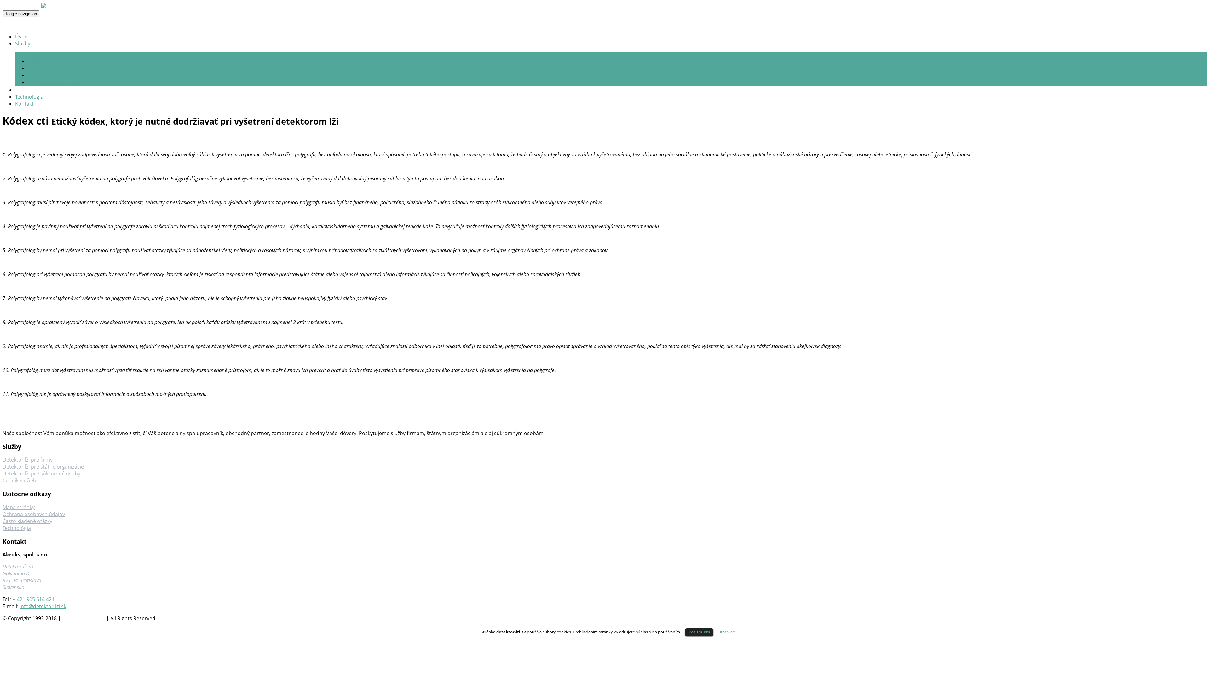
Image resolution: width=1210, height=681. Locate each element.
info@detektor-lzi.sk (43, 606)
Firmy (34, 55)
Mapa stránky (19, 507)
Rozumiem (699, 632)
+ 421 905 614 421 (34, 599)
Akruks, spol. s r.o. (83, 618)
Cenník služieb (44, 76)
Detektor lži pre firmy (28, 459)
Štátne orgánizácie (50, 62)
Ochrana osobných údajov (34, 514)
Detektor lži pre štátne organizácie (43, 466)
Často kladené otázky (53, 82)
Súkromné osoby (48, 69)
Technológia (17, 528)
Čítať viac (726, 632)
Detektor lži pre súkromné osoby (41, 473)
